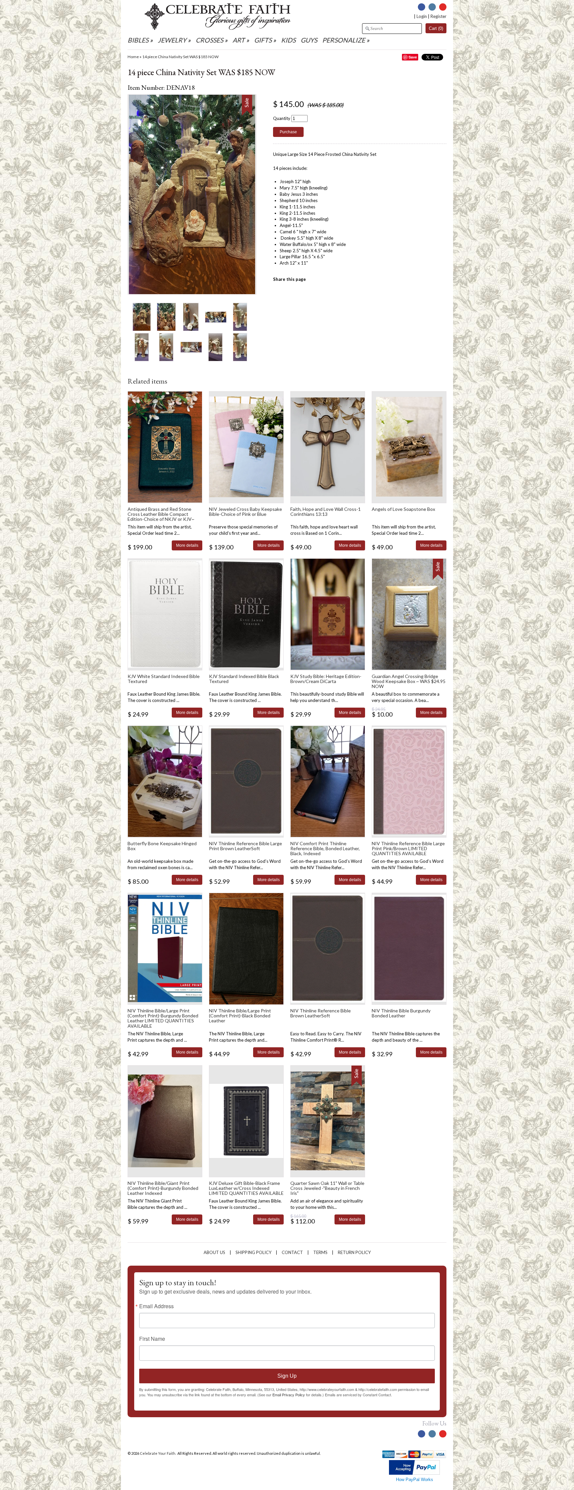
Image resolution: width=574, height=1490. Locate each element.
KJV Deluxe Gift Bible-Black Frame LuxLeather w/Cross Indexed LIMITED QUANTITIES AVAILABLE (246, 1188)
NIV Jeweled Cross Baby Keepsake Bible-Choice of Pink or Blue (245, 511)
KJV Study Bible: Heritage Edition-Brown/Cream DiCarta (325, 678)
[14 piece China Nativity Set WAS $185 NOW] (141, 316)
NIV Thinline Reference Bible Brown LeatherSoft (320, 1013)
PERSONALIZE (344, 40)
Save (413, 57)
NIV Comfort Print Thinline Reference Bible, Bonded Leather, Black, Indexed (325, 849)
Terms (320, 1252)
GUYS (309, 40)
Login (422, 16)
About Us (214, 1252)
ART (239, 40)
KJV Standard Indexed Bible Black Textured (244, 678)
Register (438, 16)
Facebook (421, 7)
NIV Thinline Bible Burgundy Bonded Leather (401, 1013)
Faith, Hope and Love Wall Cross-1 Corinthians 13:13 (325, 511)
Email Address (156, 1306)
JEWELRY (172, 40)
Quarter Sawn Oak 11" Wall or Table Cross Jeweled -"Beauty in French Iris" (327, 1188)
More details (187, 545)
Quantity (281, 118)
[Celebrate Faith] (217, 28)
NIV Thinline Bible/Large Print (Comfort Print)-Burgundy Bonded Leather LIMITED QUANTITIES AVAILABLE (163, 1018)
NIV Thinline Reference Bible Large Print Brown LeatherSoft (245, 846)
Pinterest (442, 7)
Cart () (436, 28)
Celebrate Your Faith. (158, 1453)
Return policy (354, 1252)
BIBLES (138, 40)
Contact (292, 1252)
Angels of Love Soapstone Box (403, 509)
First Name (152, 1338)
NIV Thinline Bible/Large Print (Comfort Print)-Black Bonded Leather (240, 1016)
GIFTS (263, 40)
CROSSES (209, 40)
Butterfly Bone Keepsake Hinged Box (162, 846)
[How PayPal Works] (414, 1473)
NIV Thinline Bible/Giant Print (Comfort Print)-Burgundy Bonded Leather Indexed (163, 1188)
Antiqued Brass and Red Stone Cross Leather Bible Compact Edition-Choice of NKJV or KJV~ (161, 514)
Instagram (432, 7)
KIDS (288, 40)
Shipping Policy (253, 1252)
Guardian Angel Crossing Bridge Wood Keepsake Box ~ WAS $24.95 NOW (408, 681)
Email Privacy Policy (288, 1394)
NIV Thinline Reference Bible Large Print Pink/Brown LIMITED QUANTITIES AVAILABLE (408, 849)
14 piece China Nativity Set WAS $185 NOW (180, 56)
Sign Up (287, 1376)
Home (133, 56)
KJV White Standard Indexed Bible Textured (164, 678)
